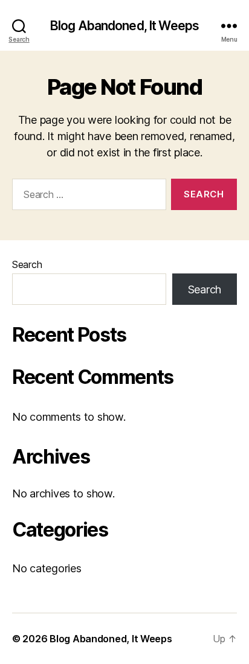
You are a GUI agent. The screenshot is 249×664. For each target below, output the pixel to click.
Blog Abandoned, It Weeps (124, 25)
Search (27, 264)
